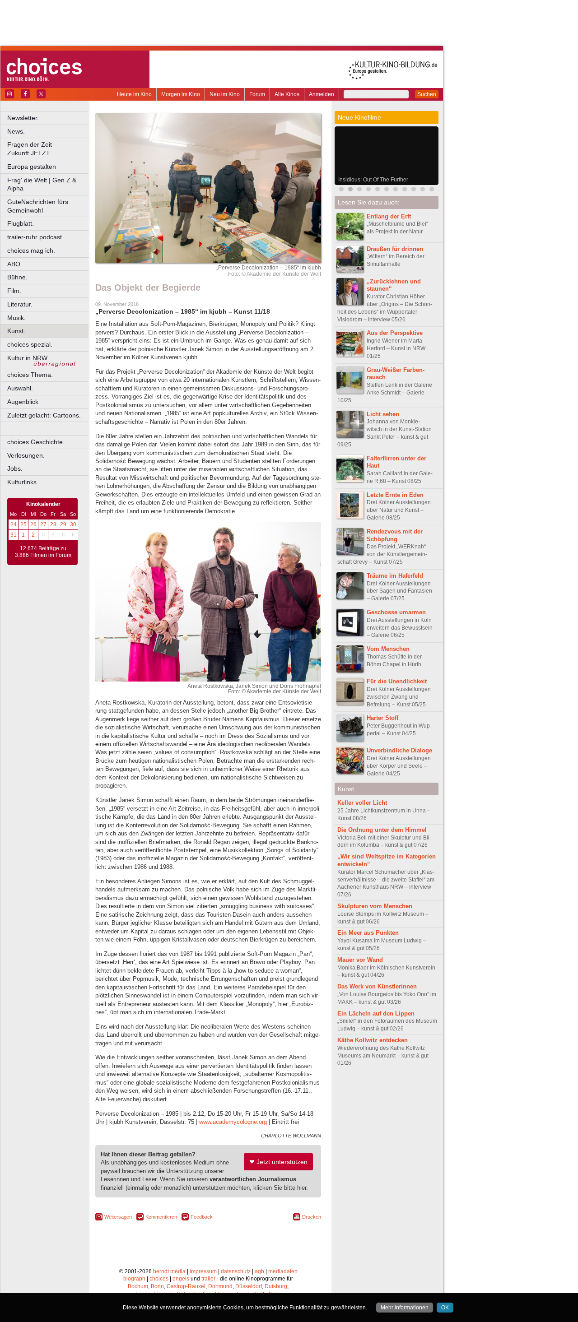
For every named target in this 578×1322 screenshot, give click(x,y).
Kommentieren (161, 1217)
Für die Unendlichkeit (397, 681)
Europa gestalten (31, 166)
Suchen (426, 94)
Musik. (16, 317)
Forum (257, 94)
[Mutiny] (404, 190)
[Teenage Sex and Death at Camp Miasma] (413, 190)
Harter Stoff (382, 717)
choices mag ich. (31, 250)
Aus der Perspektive (395, 332)
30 (73, 524)
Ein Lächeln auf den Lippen (376, 1013)
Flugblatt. (20, 223)
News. (16, 131)
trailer (208, 1279)
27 (43, 524)
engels (180, 1279)
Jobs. (15, 468)
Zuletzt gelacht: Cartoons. (44, 415)
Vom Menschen (388, 648)
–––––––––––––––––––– (43, 428)
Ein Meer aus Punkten (368, 932)
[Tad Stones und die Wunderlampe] (422, 190)
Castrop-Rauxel (186, 1286)
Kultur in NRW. (28, 358)
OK (445, 1307)
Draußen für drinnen (395, 249)
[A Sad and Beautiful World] (395, 190)
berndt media (169, 1271)
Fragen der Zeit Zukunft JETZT (48, 149)
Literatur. (20, 304)
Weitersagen (118, 1217)
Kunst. (16, 330)
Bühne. (17, 277)
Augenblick (22, 401)
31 (13, 535)
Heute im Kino (134, 94)
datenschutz (236, 1271)
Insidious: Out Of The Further (373, 179)
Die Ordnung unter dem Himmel (382, 829)
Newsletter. (23, 117)
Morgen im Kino (180, 94)
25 (23, 524)
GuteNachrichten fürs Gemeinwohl (37, 206)
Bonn (157, 1286)
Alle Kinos (287, 94)
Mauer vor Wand (360, 959)
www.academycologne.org (233, 1121)
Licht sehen (383, 414)
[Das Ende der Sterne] (377, 190)
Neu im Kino (225, 94)
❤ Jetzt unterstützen (278, 1161)
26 (33, 524)
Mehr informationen (405, 1307)
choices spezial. (29, 344)
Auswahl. (20, 388)
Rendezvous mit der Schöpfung (395, 535)
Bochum (138, 1286)
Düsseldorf (248, 1286)
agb (259, 1271)
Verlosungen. (26, 455)
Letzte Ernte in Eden (395, 495)
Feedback (202, 1217)
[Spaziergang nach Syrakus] (368, 190)
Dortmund (220, 1286)
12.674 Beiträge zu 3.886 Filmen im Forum (43, 552)
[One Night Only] (359, 190)
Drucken (311, 1217)
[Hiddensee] (431, 190)
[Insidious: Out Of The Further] (350, 190)
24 (13, 524)
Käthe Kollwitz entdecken (372, 1040)
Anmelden (321, 94)
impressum (203, 1271)
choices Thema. (30, 374)
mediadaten (283, 1271)
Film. (14, 290)
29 (63, 524)
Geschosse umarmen (396, 612)
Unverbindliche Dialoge (399, 750)
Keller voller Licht (362, 802)
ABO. (14, 264)
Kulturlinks (22, 482)
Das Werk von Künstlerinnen (377, 986)
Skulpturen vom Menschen (374, 906)
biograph (134, 1279)
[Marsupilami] (341, 190)
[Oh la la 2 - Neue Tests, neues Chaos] (386, 190)
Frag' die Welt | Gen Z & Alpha (41, 184)
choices (158, 1279)
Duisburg (276, 1286)
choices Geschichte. (36, 441)
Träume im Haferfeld (395, 575)
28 (53, 524)
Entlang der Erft (389, 216)
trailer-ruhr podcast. (35, 237)
